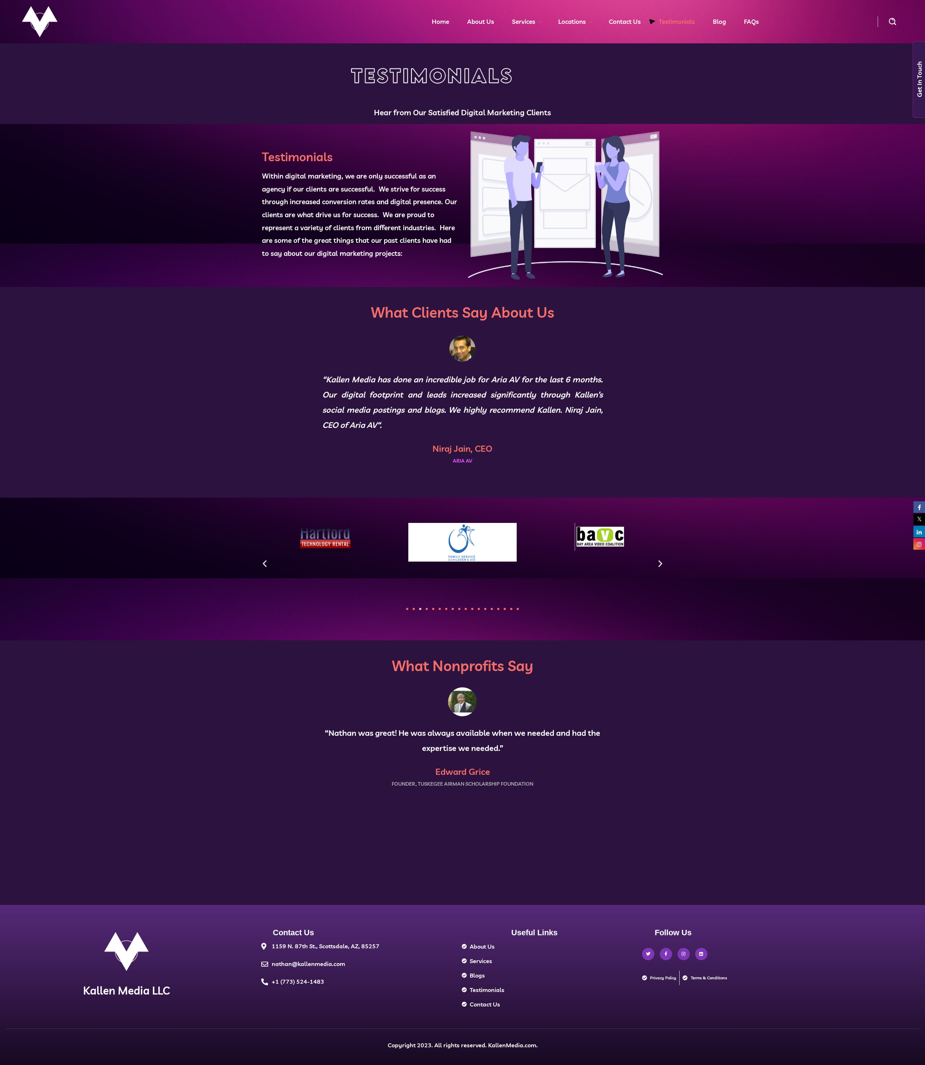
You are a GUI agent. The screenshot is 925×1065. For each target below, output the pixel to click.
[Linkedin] (701, 954)
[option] (462, 390)
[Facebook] (666, 954)
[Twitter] (648, 954)
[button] (892, 22)
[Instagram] (683, 954)
